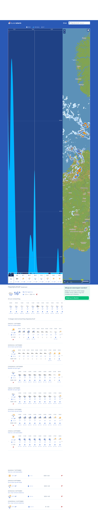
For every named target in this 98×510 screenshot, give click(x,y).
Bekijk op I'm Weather (72, 298)
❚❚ (64, 281)
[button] (76, 156)
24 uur (65, 23)
